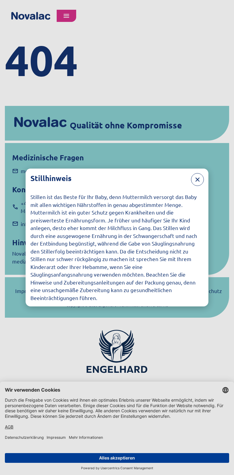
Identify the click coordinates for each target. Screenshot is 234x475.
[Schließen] (197, 179)
